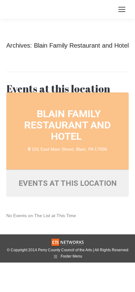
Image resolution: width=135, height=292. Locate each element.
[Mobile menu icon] (122, 9)
